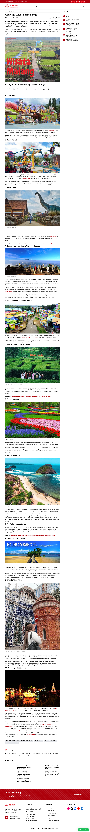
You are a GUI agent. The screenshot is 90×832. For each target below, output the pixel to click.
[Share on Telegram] (59, 18)
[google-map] (6, 817)
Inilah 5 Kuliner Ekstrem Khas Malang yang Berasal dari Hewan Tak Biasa (30, 396)
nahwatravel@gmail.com (21, 1)
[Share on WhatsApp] (56, 18)
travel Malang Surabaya (46, 724)
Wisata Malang (38, 740)
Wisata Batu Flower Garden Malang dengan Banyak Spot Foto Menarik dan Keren (33, 535)
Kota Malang (25, 764)
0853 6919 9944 (10, 1)
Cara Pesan (77, 6)
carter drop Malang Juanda (16, 730)
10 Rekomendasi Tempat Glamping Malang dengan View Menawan (24, 767)
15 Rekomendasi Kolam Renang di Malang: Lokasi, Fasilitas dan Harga (24, 774)
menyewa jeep (9, 291)
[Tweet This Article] (54, 18)
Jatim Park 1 (52, 130)
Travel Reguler (45, 6)
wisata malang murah (50, 740)
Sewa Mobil (67, 6)
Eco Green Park (26, 178)
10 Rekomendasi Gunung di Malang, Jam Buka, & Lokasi (52, 774)
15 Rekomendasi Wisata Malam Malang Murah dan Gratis (52, 767)
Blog (83, 6)
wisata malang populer (12, 742)
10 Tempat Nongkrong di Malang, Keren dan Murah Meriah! (24, 781)
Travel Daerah (56, 6)
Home (28, 6)
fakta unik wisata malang (12, 740)
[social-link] (72, 2)
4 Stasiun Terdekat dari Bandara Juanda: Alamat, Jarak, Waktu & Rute (71, 35)
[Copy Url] (49, 18)
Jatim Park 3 (53, 236)
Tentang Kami (36, 6)
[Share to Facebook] (51, 18)
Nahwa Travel (8, 17)
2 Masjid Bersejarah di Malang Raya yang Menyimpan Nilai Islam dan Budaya (31, 243)
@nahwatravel (31, 734)
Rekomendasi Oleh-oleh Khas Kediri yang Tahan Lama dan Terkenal (72, 24)
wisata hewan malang (27, 740)
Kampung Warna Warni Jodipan (30, 337)
